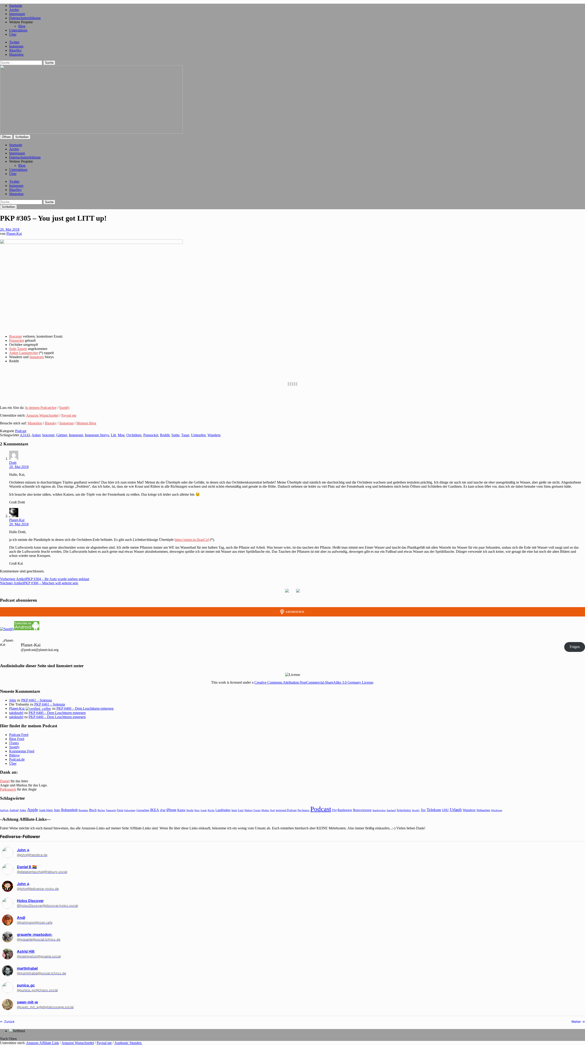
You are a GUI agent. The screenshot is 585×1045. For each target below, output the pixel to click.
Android (14, 810)
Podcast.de (17, 759)
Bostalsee (83, 810)
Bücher (101, 810)
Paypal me (68, 415)
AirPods (4, 810)
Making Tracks (253, 810)
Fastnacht (111, 810)
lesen (234, 810)
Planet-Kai (14, 233)
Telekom (434, 809)
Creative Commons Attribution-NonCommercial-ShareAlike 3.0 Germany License (313, 682)
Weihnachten (483, 810)
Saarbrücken (379, 810)
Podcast (20, 431)
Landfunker (223, 810)
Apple (32, 809)
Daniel (5, 781)
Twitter (14, 42)
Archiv (14, 10)
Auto (57, 810)
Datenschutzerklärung (25, 18)
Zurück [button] (9, 1022)
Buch (93, 810)
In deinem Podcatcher (40, 408)
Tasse (185, 435)
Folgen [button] (575, 647)
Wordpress (496, 810)
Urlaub (456, 809)
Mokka (265, 810)
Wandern (214, 435)
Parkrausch (8, 789)
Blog (21, 26)
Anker (36, 435)
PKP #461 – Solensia (36, 700)
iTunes (14, 743)
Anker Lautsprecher (23, 353)
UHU (445, 810)
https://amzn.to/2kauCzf (192, 540)
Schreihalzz (404, 810)
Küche (211, 810)
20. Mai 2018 (9, 229)
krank (204, 810)
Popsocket (16, 340)
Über (12, 34)
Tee (423, 810)
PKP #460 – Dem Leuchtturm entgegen (85, 708)
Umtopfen (198, 435)
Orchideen (133, 435)
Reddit (165, 435)
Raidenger (345, 810)
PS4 (334, 810)
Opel (272, 810)
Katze (181, 810)
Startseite (15, 6)
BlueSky (15, 50)
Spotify (64, 408)
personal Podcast (286, 810)
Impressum (17, 14)
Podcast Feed (18, 735)
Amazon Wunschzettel (42, 415)
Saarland (391, 810)
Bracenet (15, 336)
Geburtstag (130, 810)
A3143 (25, 435)
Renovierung (362, 810)
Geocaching (142, 810)
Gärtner (61, 435)
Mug (121, 435)
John (12, 700)
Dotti (12, 463)
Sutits (175, 435)
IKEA (154, 810)
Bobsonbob (69, 810)
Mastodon (16, 54)
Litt (113, 435)
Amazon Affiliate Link (42, 1043)
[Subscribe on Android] (26, 629)
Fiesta (120, 810)
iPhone (171, 810)
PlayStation (303, 810)
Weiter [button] (576, 1022)
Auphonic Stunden (128, 1043)
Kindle (190, 810)
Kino (197, 810)
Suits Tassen (18, 349)
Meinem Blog (86, 423)
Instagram (16, 46)
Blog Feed (16, 739)
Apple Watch (46, 810)
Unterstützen (18, 30)
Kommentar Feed (21, 751)
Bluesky (51, 423)
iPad (162, 810)
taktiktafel (16, 713)
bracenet (48, 435)
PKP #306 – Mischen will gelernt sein (39, 583)
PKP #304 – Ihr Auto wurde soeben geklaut (44, 579)
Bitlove (14, 755)
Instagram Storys (97, 435)
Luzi (241, 810)
